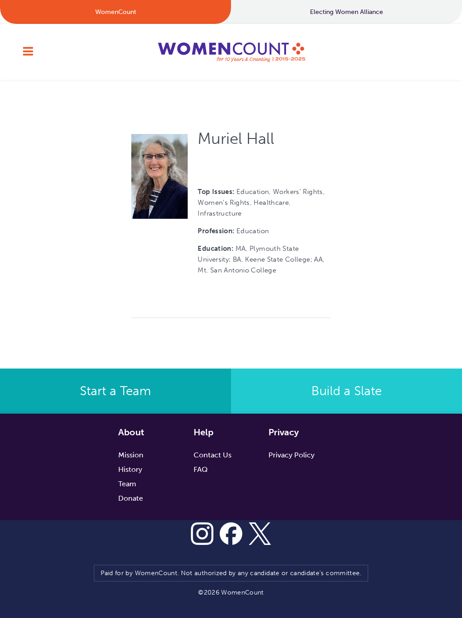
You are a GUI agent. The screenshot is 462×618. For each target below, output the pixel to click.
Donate (130, 498)
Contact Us (212, 455)
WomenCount (231, 52)
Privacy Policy (291, 455)
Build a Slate (346, 390)
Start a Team (115, 390)
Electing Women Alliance (346, 12)
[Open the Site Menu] (28, 52)
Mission (130, 455)
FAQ (201, 469)
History (130, 469)
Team (127, 484)
